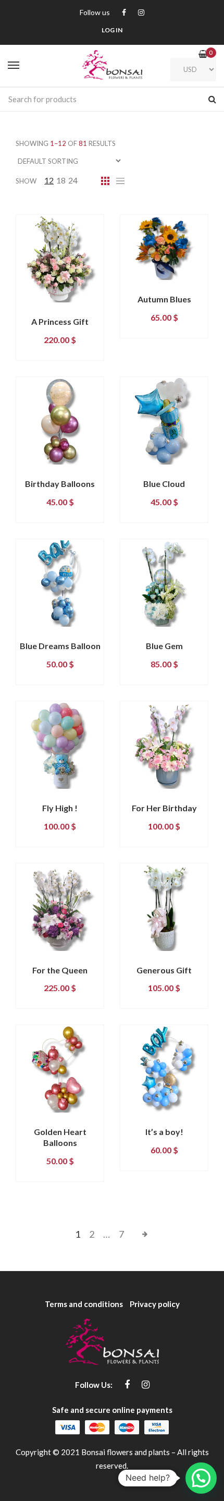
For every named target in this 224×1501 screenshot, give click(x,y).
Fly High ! (60, 808)
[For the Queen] (60, 907)
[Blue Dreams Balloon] (60, 583)
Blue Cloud (164, 484)
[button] (201, 1478)
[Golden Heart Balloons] (60, 1069)
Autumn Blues (164, 299)
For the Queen (60, 970)
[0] (202, 54)
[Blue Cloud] (164, 421)
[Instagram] (141, 12)
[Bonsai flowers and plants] (112, 66)
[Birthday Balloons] (60, 421)
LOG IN (112, 30)
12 (49, 180)
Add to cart (46, 311)
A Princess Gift (60, 321)
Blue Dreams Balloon (60, 646)
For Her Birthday (164, 808)
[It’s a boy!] (164, 1069)
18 (61, 180)
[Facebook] (124, 12)
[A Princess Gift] (60, 258)
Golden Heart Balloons (60, 1137)
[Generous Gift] (164, 907)
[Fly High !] (60, 745)
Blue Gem (164, 646)
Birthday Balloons (60, 484)
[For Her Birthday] (164, 745)
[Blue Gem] (164, 583)
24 (73, 180)
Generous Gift (164, 970)
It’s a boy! (164, 1132)
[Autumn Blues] (164, 247)
